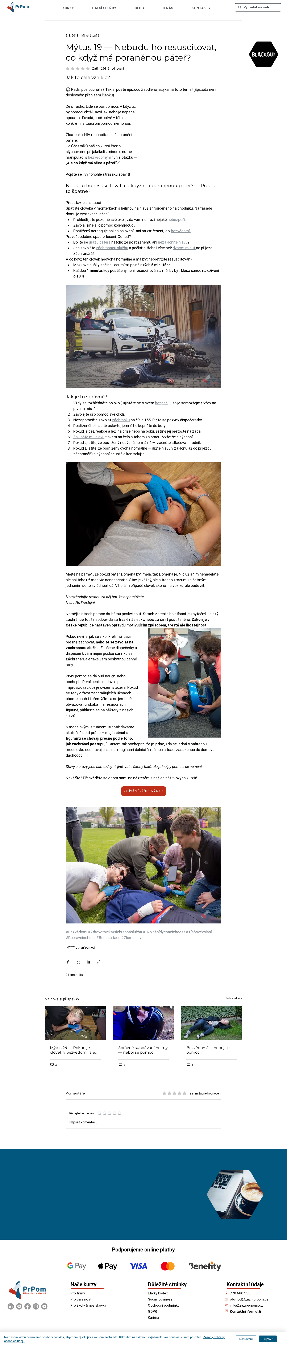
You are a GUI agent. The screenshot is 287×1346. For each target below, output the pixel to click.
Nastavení (246, 1339)
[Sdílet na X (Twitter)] (78, 962)
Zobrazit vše (233, 998)
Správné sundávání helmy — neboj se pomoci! (143, 1050)
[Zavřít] (281, 1339)
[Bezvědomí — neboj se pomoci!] (211, 1023)
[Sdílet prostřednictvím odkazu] (99, 962)
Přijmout (267, 1339)
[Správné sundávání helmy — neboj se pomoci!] (143, 1023)
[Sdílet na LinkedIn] (88, 962)
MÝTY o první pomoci (81, 947)
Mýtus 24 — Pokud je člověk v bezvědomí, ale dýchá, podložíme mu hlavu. (72, 1050)
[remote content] (184, 141)
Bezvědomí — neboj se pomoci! (208, 1050)
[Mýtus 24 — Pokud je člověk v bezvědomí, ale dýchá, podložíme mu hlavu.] (75, 1023)
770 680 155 (240, 1293)
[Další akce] (218, 35)
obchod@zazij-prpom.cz (249, 1299)
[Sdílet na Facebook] (68, 962)
